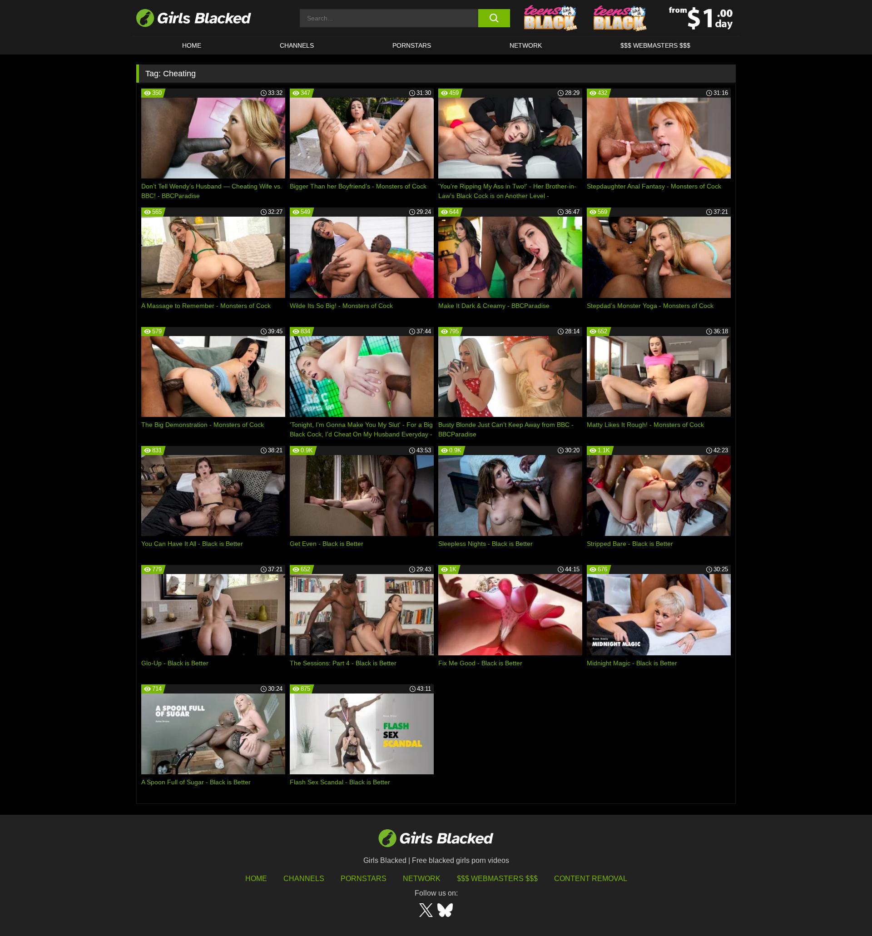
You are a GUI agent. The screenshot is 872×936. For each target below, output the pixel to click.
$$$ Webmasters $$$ (655, 45)
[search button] (494, 18)
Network (526, 45)
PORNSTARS (411, 45)
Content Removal (590, 878)
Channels (297, 45)
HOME (191, 45)
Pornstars (363, 878)
